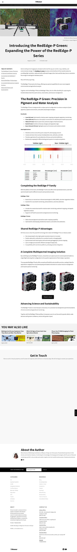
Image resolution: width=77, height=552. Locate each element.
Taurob (11, 497)
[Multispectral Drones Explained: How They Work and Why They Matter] (13, 338)
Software (12, 499)
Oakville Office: (42, 525)
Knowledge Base (43, 482)
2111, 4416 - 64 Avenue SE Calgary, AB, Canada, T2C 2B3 (47, 513)
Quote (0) (76, 413)
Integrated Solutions (15, 486)
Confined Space (14, 488)
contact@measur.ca (18, 528)
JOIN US (45, 470)
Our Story (41, 490)
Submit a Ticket (42, 484)
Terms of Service (43, 497)
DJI (11, 480)
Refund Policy (42, 492)
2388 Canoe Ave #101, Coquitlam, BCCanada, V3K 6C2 (47, 520)
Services (12, 501)
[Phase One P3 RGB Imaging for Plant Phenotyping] (63, 338)
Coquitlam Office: (43, 517)
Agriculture (12, 492)
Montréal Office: (43, 533)
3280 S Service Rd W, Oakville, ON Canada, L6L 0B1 (46, 528)
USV (11, 495)
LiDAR (11, 484)
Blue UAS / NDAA (14, 490)
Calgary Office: (42, 510)
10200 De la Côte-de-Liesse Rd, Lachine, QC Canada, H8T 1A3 (52, 535)
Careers (41, 488)
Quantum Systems (14, 482)
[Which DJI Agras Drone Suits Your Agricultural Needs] (38, 338)
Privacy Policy (42, 495)
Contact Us (41, 486)
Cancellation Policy (43, 499)
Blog (40, 480)
